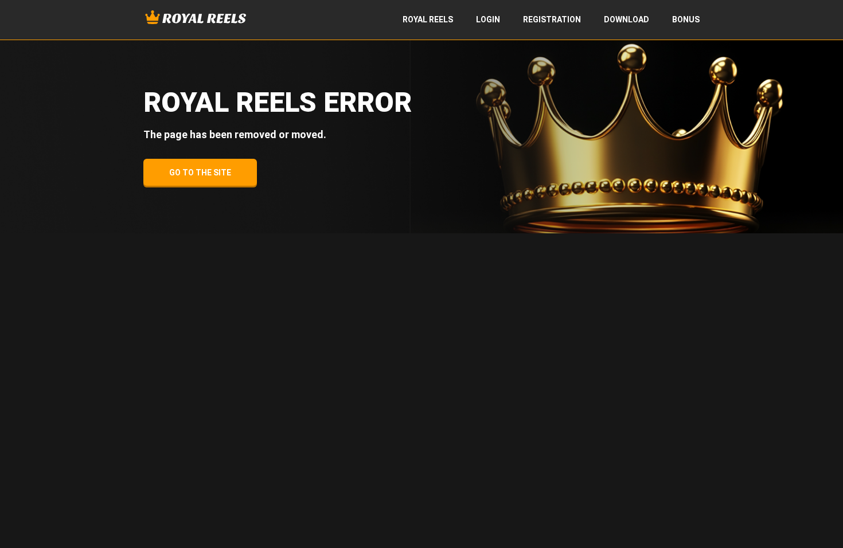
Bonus (686, 19)
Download (626, 19)
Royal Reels (428, 19)
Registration (552, 19)
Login (488, 19)
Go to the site (200, 172)
